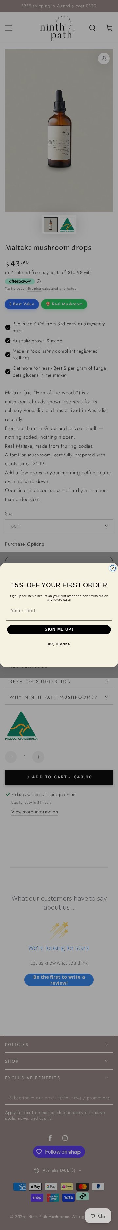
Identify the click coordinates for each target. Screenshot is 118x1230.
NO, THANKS (59, 644)
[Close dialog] (113, 568)
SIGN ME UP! (59, 630)
